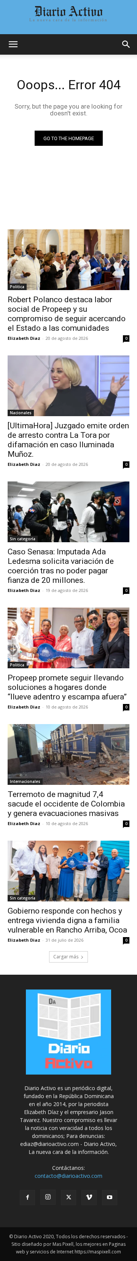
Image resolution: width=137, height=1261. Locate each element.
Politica (17, 286)
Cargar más (65, 956)
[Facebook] (27, 1197)
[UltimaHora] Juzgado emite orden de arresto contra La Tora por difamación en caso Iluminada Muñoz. (68, 440)
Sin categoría (22, 538)
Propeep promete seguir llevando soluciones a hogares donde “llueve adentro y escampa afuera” (67, 687)
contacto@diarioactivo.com (68, 1175)
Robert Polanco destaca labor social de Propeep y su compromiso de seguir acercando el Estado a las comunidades (67, 314)
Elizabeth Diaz (24, 338)
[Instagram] (48, 1197)
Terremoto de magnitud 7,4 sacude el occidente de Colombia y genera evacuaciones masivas (66, 804)
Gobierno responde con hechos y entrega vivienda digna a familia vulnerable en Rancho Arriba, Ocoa (67, 920)
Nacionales (21, 412)
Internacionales (25, 781)
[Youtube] (109, 1197)
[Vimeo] (89, 1197)
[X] (68, 1197)
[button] (13, 44)
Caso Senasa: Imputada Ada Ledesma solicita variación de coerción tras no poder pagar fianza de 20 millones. (61, 566)
